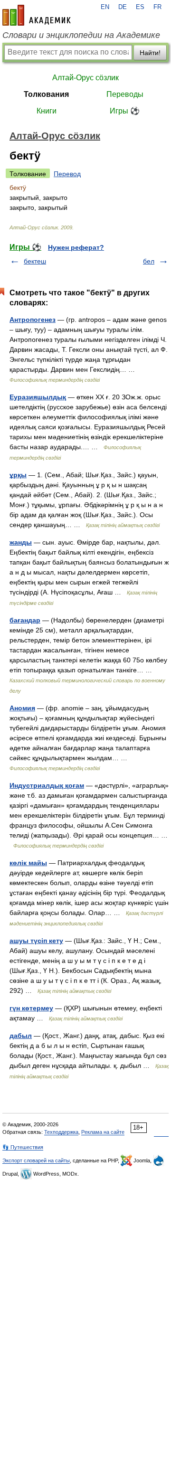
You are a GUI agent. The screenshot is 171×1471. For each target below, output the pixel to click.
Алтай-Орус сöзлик (85, 78)
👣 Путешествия (22, 1147)
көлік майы (28, 863)
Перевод (67, 174)
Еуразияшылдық (38, 397)
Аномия (22, 708)
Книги (47, 111)
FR (157, 7)
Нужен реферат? (76, 247)
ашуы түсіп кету (36, 940)
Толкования (46, 94)
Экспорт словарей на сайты (36, 1160)
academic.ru (36, 15)
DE (122, 7)
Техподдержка (61, 1132)
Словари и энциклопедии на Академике (81, 35)
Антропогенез (33, 319)
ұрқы (18, 475)
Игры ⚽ (125, 111)
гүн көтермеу (31, 1008)
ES (140, 7)
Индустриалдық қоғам (47, 785)
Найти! (150, 53)
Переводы (124, 94)
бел (148, 261)
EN (105, 7)
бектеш (35, 261)
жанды (21, 542)
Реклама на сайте (102, 1132)
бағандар (25, 620)
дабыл (21, 1035)
